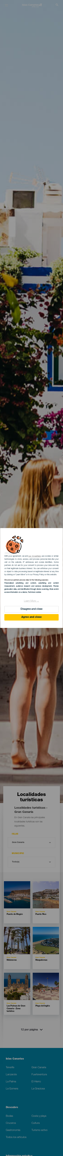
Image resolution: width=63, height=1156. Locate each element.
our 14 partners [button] (34, 556)
